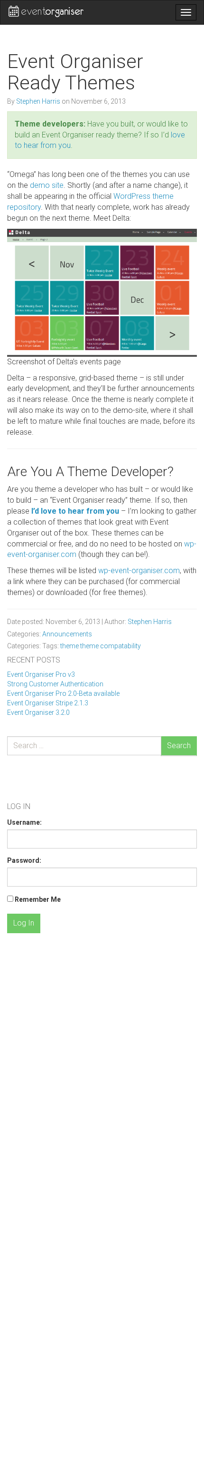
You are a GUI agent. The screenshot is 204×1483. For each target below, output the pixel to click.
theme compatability (110, 646)
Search (179, 745)
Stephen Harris (39, 101)
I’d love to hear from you (75, 511)
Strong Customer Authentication (55, 684)
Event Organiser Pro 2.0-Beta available (63, 693)
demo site (47, 185)
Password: (24, 860)
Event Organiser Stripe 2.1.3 (47, 703)
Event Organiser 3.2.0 (38, 712)
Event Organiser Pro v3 (41, 674)
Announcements (67, 634)
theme (69, 646)
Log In (23, 922)
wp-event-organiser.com (139, 570)
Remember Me (38, 899)
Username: (24, 822)
